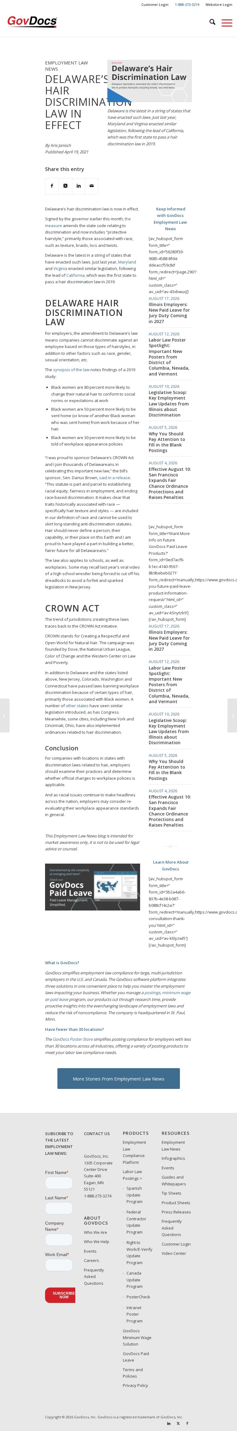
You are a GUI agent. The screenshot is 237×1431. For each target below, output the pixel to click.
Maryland (127, 262)
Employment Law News (173, 1145)
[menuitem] (155, 4)
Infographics (173, 1158)
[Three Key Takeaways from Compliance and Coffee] (232, 715)
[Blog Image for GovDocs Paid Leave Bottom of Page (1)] (92, 909)
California (75, 275)
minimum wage (176, 992)
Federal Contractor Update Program (136, 1221)
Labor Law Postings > (132, 1175)
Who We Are (95, 1232)
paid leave (59, 999)
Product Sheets (176, 1202)
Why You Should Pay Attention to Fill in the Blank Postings (167, 442)
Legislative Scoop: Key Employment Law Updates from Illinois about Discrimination (169, 403)
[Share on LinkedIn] (78, 186)
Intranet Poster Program (135, 1314)
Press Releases (176, 1212)
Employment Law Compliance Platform (134, 1152)
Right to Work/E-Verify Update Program (139, 1252)
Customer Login (154, 4)
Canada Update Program (135, 1279)
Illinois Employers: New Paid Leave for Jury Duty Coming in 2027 (169, 312)
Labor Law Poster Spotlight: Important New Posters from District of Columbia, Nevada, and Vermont (169, 356)
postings (152, 992)
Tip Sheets (171, 1193)
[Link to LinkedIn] (168, 1423)
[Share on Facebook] (52, 186)
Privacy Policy (135, 1385)
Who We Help (96, 1241)
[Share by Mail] (91, 186)
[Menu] (223, 23)
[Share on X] (65, 186)
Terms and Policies (133, 1373)
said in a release (114, 477)
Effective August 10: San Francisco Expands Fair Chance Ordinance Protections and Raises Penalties (170, 483)
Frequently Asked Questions (94, 1276)
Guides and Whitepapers (174, 1180)
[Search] (209, 23)
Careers (91, 1260)
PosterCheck (138, 1297)
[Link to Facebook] (187, 1423)
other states (77, 705)
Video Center (174, 1253)
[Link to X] (178, 1423)
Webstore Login (219, 4)
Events (90, 1251)
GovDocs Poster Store (73, 1039)
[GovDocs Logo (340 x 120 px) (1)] (44, 23)
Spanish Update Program (135, 1194)
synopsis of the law (71, 369)
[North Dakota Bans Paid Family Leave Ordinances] (5, 715)
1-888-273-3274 (97, 1196)
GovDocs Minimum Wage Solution (137, 1337)
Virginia (60, 268)
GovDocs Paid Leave (136, 1357)
